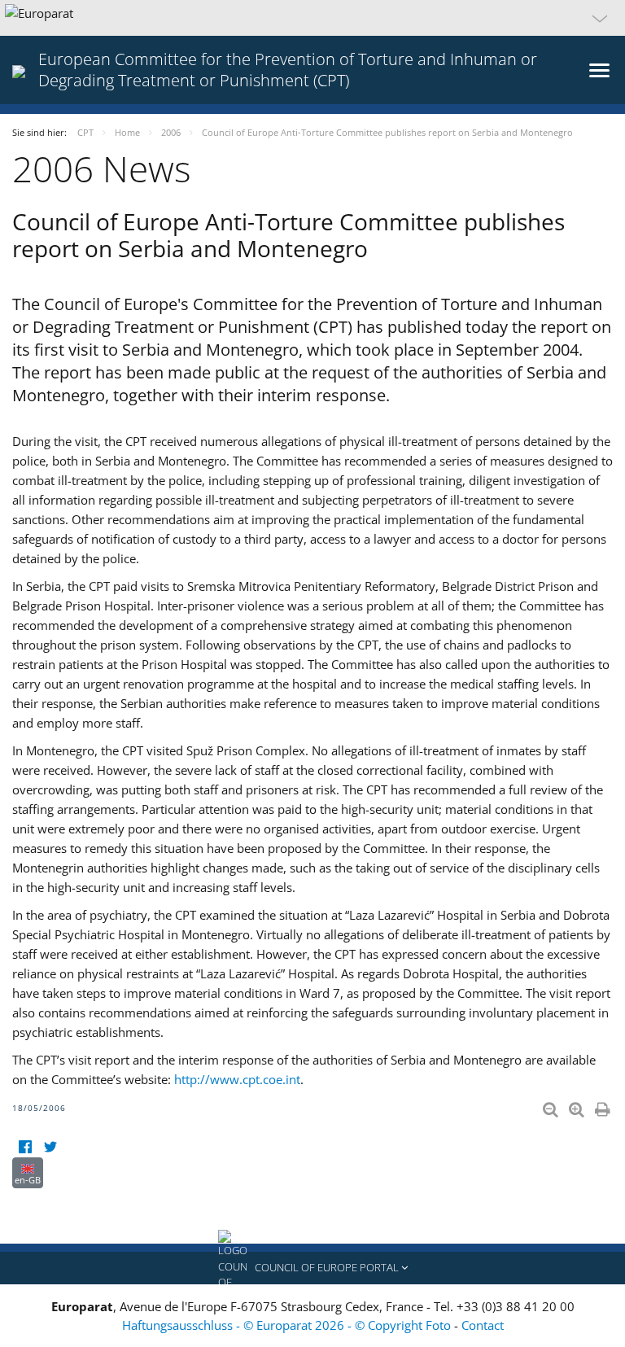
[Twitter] (50, 1147)
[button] (312, 18)
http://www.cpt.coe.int (237, 1079)
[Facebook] (24, 1147)
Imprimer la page (604, 1106)
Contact (482, 1325)
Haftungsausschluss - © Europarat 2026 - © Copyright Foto (288, 1325)
